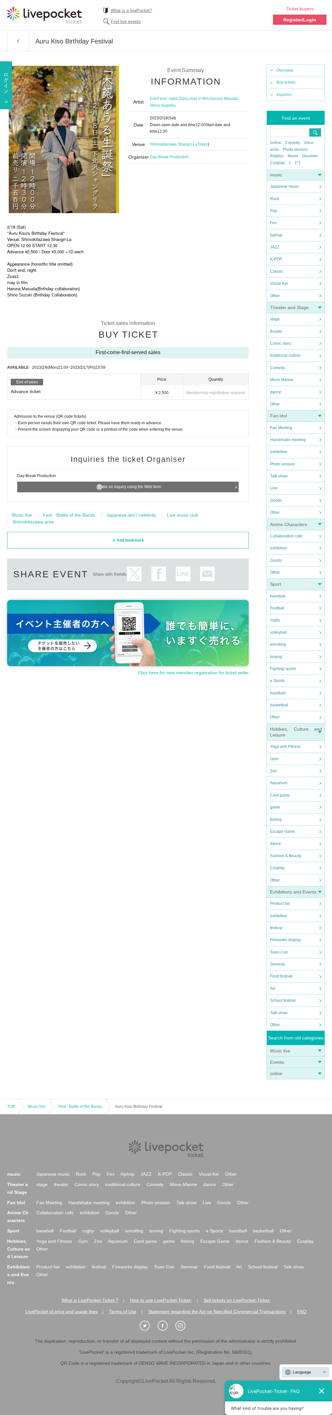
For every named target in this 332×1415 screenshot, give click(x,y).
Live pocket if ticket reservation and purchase (44, 15)
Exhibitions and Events (293, 891)
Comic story (280, 343)
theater (276, 331)
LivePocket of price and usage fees (62, 1311)
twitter (134, 574)
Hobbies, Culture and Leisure (18, 1249)
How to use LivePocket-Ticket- (161, 1300)
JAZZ (274, 247)
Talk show (279, 476)
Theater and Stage (289, 307)
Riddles (277, 156)
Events (277, 1062)
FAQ (301, 1311)
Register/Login (299, 19)
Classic (276, 271)
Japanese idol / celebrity (131, 515)
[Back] (18, 41)
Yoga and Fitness (285, 746)
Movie (293, 156)
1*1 (298, 163)
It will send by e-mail (207, 574)
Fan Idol (278, 415)
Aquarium (278, 783)
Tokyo (202, 144)
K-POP (276, 259)
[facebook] (166, 1326)
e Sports (277, 680)
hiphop (276, 235)
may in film (199, 98)
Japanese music (284, 186)
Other (275, 296)
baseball (277, 596)
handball (278, 693)
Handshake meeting (288, 440)
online (275, 142)
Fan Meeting (281, 428)
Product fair (280, 903)
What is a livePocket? (131, 10)
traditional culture (285, 355)
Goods (276, 500)
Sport (275, 584)
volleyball (278, 632)
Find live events (126, 21)
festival (276, 928)
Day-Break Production (169, 157)
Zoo (273, 771)
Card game (280, 795)
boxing (276, 656)
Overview (285, 70)
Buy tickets (286, 82)
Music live (280, 1050)
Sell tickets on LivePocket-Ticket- (237, 1300)
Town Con (279, 952)
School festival (283, 1000)
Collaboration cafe (286, 536)
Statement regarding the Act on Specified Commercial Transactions (217, 1311)
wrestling (278, 644)
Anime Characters (288, 524)
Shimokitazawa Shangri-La (173, 144)
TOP (11, 1106)
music (276, 174)
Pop (273, 211)
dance (275, 392)
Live (274, 488)
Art (272, 988)
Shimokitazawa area (33, 521)
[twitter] (148, 1326)
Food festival (281, 976)
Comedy (292, 142)
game (275, 807)
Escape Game (282, 831)
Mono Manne (281, 380)
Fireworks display (285, 940)
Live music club (182, 515)
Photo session (295, 149)
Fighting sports (283, 668)
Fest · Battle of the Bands (69, 515)
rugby (275, 620)
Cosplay (277, 163)
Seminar (277, 964)
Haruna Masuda (223, 98)
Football (277, 608)
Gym (274, 759)
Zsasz (183, 98)
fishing (276, 819)
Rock (274, 199)
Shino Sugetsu (163, 105)
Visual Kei (279, 283)
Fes (273, 223)
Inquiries (284, 94)
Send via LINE (183, 574)
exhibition (278, 452)
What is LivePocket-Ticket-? (90, 1300)
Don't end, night (163, 98)
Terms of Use (122, 1311)
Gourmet (309, 156)
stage (275, 319)
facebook (158, 574)
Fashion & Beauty (285, 856)
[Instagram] (183, 1326)
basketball (279, 705)
